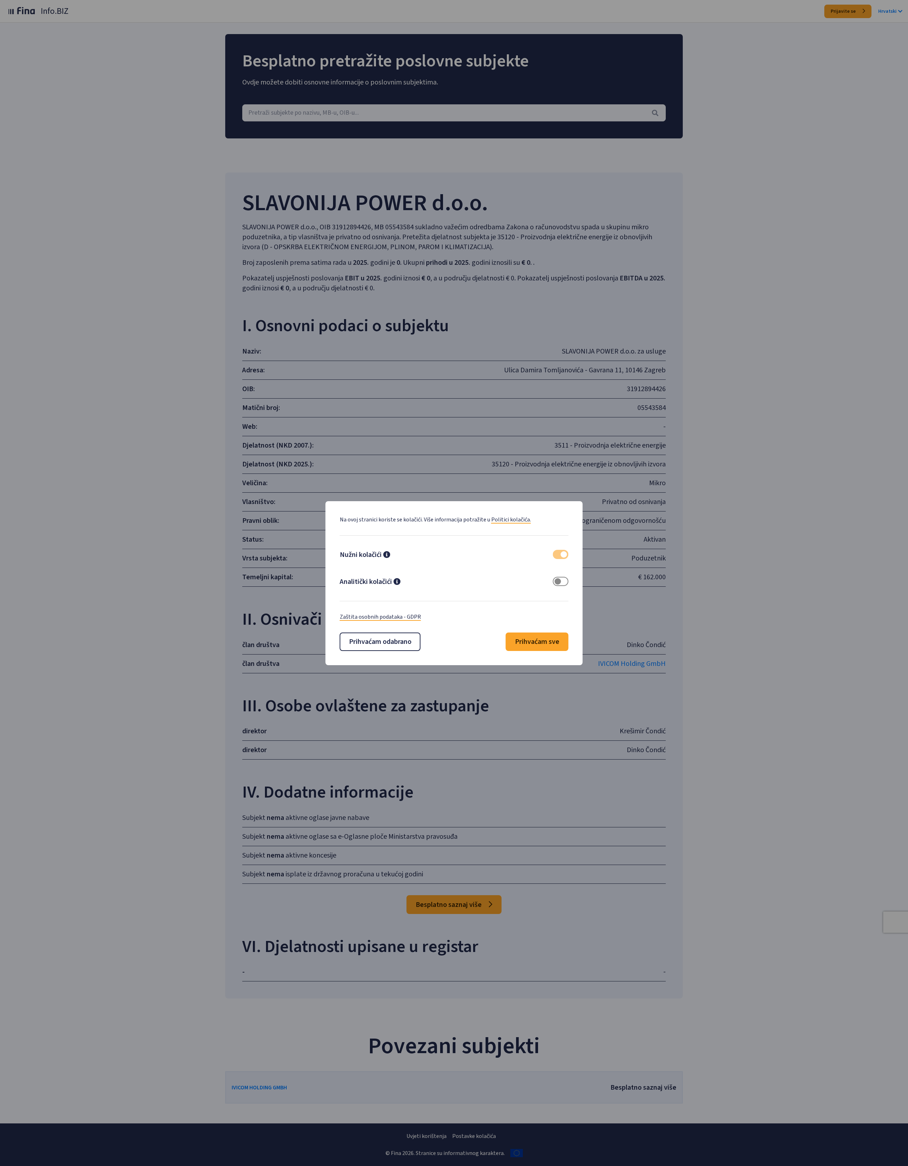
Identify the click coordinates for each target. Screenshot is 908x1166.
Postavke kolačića (474, 1136)
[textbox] (454, 113)
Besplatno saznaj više (449, 905)
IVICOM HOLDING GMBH (259, 1087)
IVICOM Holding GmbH (632, 664)
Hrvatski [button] (887, 11)
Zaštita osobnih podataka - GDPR (380, 617)
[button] (386, 555)
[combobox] (454, 112)
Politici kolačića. (511, 520)
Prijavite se (844, 11)
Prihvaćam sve (537, 642)
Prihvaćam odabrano (380, 642)
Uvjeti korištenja (426, 1136)
